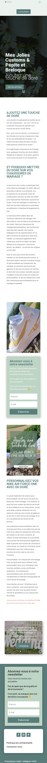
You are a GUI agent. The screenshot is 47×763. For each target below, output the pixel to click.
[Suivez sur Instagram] (23, 735)
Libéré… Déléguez (23, 761)
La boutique (24, 11)
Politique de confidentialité (19, 742)
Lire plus (23, 645)
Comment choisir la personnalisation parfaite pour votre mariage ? (23, 630)
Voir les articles (15, 87)
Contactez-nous (14, 746)
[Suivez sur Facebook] (18, 735)
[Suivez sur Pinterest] (28, 735)
